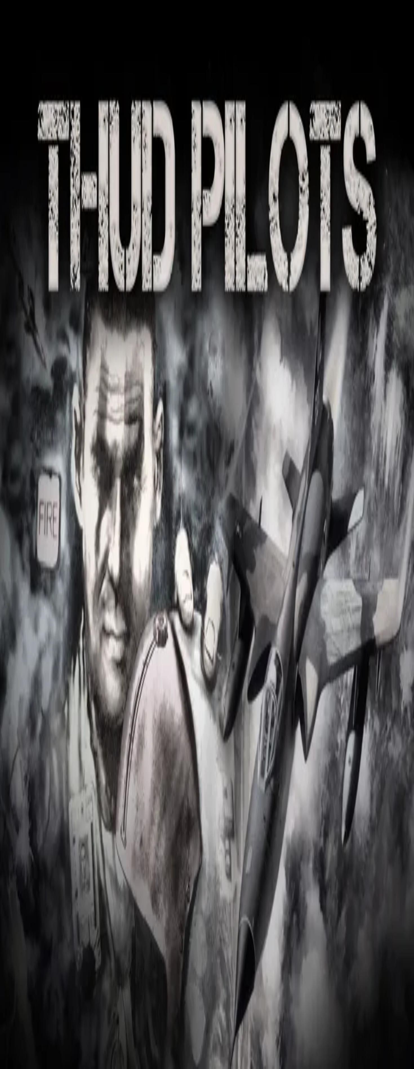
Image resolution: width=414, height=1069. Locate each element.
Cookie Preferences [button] (31, 883)
